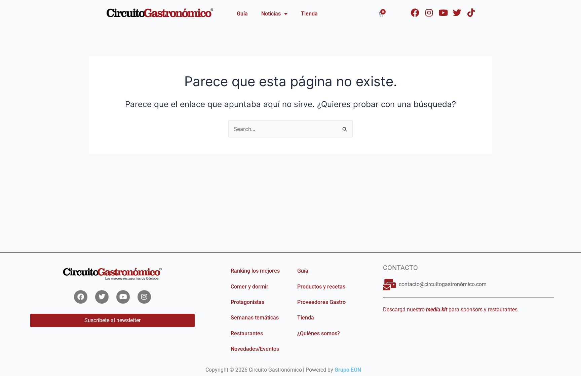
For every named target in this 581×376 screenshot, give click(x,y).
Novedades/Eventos (255, 349)
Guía (242, 13)
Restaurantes (247, 333)
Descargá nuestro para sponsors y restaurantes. (451, 309)
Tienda (309, 13)
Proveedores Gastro (321, 302)
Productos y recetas (321, 286)
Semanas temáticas (255, 317)
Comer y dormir (249, 286)
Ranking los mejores (255, 271)
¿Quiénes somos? (318, 333)
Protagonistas (247, 302)
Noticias (271, 13)
